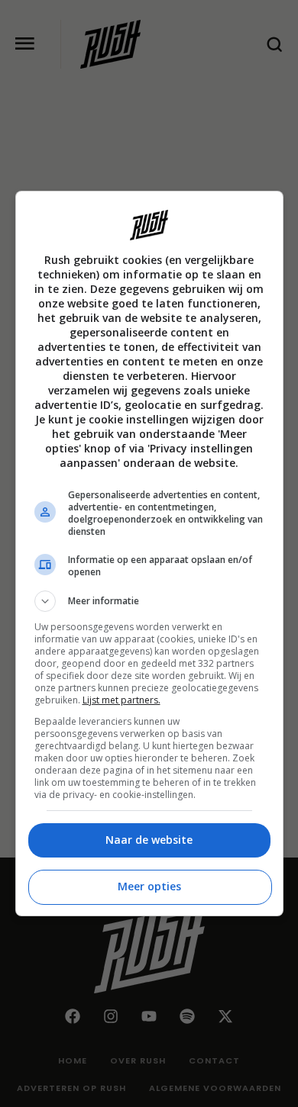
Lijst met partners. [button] (121, 699)
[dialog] (149, 553)
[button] (149, 601)
